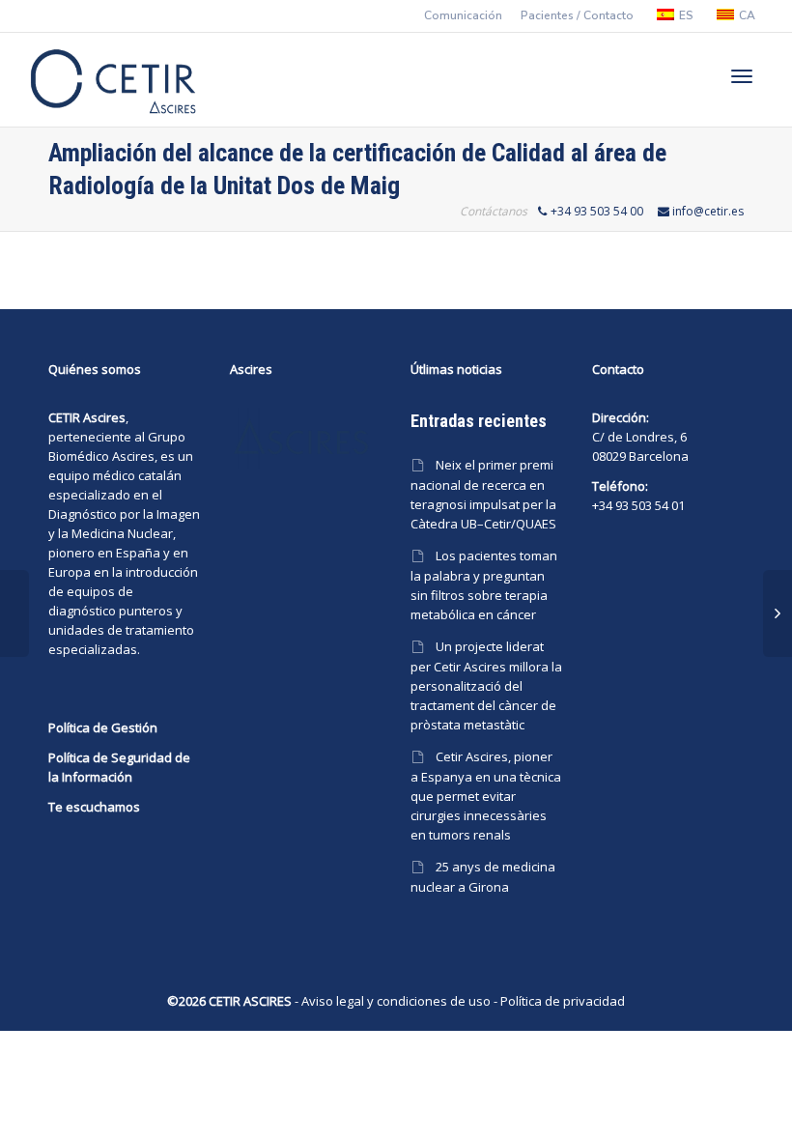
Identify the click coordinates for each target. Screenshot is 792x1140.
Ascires (133, 456)
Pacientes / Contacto (577, 15)
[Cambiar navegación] (742, 76)
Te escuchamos (94, 806)
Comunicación (463, 15)
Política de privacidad (562, 1001)
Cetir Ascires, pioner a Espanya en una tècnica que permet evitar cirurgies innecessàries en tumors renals (485, 795)
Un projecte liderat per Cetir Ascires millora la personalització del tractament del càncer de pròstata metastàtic (486, 685)
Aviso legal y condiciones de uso (396, 1001)
